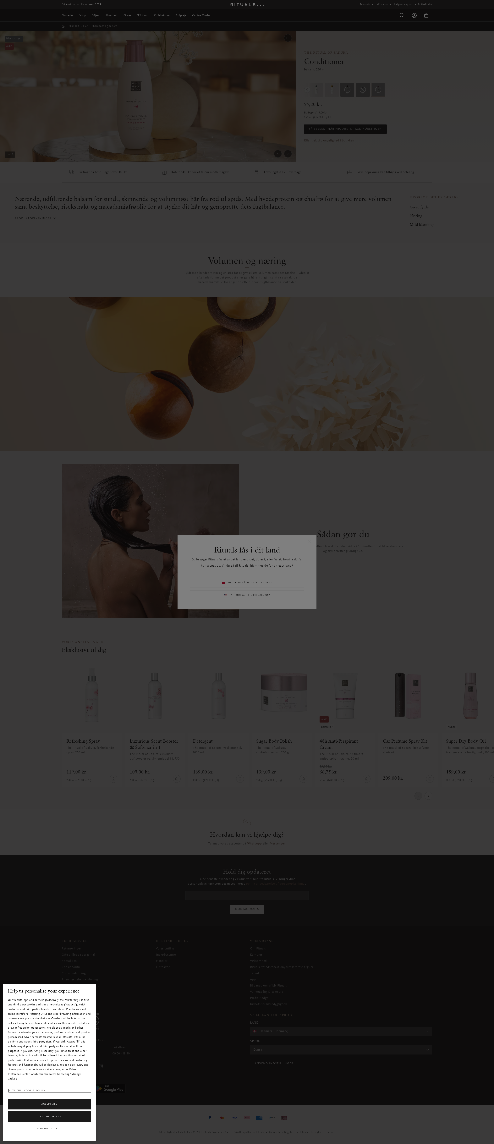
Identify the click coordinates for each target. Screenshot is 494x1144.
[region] (49, 1062)
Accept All (49, 1104)
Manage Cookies (49, 1128)
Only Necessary (49, 1117)
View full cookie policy (27, 1090)
